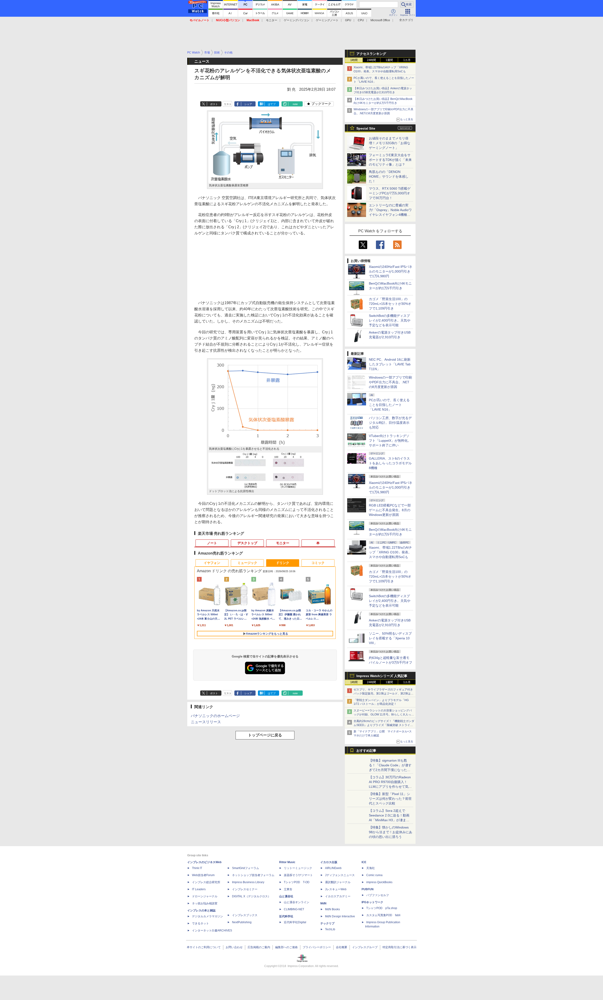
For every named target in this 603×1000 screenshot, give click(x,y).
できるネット (200, 923)
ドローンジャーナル (204, 896)
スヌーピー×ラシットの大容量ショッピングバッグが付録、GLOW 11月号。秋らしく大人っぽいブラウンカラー (384, 714)
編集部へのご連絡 (286, 947)
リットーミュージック (298, 868)
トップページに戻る (265, 735)
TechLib (330, 929)
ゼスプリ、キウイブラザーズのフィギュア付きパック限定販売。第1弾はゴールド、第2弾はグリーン (383, 693)
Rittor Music (287, 862)
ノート (212, 543)
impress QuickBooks (379, 882)
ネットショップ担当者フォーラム (253, 875)
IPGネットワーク (372, 902)
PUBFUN (368, 889)
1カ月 (407, 60)
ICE (364, 862)
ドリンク (282, 563)
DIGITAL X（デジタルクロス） (251, 896)
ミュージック (247, 563)
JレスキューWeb (335, 889)
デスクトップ (247, 543)
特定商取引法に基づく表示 (399, 947)
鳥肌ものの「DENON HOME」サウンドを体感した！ (388, 176)
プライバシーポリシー (317, 947)
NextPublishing (242, 922)
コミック (318, 563)
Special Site (365, 128)
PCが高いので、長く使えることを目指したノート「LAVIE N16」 (389, 404)
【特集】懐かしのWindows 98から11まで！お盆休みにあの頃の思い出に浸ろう (390, 832)
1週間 (389, 60)
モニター (271, 20)
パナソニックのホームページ (215, 716)
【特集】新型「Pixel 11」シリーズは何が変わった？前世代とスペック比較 (390, 798)
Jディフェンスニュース (340, 875)
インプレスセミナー (244, 889)
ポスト (214, 104)
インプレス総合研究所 (206, 882)
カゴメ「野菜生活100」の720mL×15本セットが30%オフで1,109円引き (390, 303)
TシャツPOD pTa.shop (381, 908)
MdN (323, 903)
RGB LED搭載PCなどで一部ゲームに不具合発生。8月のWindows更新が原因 (390, 510)
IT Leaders (199, 889)
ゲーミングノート (327, 20)
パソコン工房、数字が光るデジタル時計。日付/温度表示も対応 (390, 422)
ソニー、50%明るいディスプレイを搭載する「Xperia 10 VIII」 (390, 638)
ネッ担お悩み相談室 (204, 903)
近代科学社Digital (295, 922)
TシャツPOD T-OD (297, 882)
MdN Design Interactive (340, 916)
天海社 (370, 868)
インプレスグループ (365, 947)
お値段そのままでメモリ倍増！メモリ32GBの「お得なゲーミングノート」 (389, 143)
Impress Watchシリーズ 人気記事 (381, 676)
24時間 (371, 60)
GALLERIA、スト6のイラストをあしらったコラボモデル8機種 (390, 463)
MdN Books (332, 909)
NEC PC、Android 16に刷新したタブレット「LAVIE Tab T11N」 (390, 364)
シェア (248, 104)
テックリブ (327, 923)
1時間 (354, 60)
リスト (228, 104)
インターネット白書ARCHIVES (212, 930)
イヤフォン (212, 563)
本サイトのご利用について (204, 947)
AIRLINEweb (333, 868)
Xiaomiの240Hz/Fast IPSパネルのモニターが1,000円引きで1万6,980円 (390, 271)
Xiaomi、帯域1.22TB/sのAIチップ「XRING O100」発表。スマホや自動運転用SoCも (390, 552)
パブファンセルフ (377, 895)
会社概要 (341, 947)
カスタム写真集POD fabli (383, 915)
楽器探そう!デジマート (298, 875)
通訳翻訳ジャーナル (337, 882)
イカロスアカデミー (337, 896)
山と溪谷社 (286, 896)
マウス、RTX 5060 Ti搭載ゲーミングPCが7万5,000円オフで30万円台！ (390, 193)
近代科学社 (286, 916)
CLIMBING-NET (294, 909)
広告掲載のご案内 (259, 947)
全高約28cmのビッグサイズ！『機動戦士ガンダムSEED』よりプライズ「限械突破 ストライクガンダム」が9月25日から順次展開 (384, 725)
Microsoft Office (380, 20)
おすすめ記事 (366, 750)
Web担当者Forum (203, 875)
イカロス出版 (328, 862)
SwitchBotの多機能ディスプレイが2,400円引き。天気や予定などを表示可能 (389, 320)
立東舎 (288, 889)
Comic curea (374, 875)
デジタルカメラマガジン (207, 916)
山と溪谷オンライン (296, 902)
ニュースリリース (206, 722)
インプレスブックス (244, 915)
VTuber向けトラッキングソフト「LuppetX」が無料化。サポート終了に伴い (390, 440)
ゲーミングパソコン (296, 20)
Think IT (197, 868)
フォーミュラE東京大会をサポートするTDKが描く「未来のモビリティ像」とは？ (390, 159)
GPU (348, 20)
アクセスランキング (371, 54)
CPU (361, 20)
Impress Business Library (248, 882)
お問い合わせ (234, 947)
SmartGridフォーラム (245, 868)
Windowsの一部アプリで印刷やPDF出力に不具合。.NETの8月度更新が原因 (390, 382)
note (295, 104)
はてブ (272, 104)
